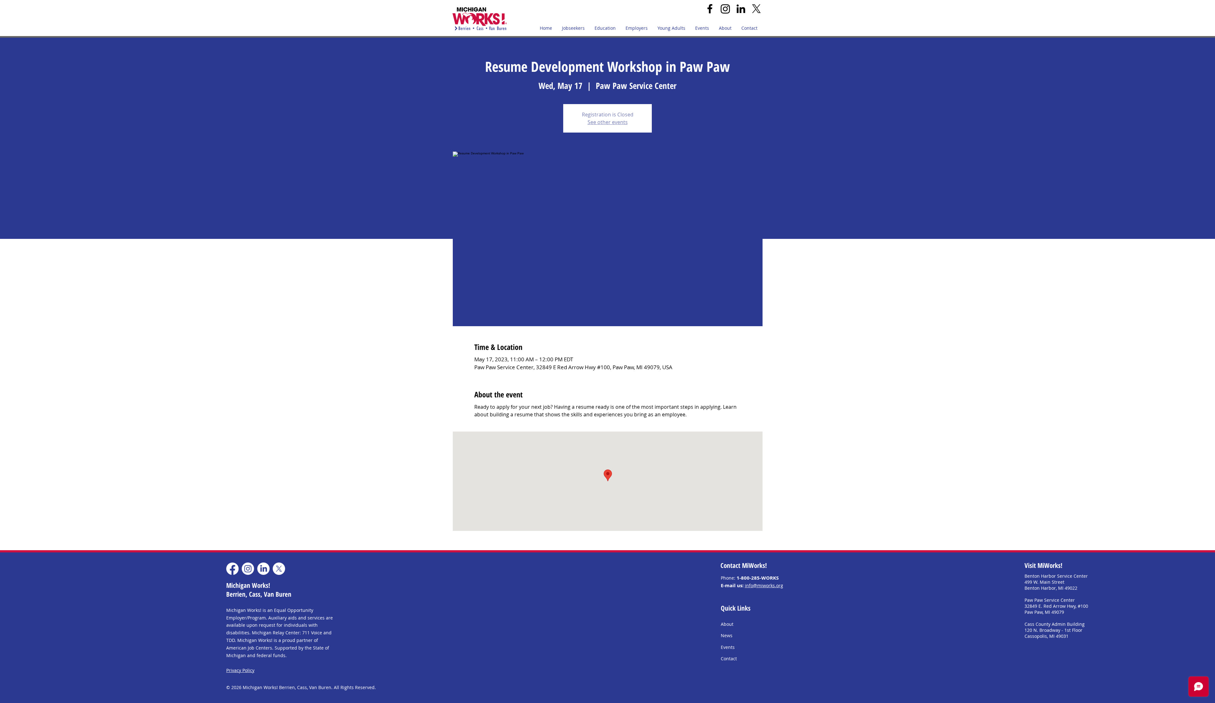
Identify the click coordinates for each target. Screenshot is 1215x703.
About (727, 624)
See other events (608, 122)
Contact (729, 659)
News (726, 635)
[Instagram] (725, 9)
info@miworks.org (764, 585)
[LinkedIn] (741, 9)
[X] (756, 9)
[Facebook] (710, 9)
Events (728, 647)
